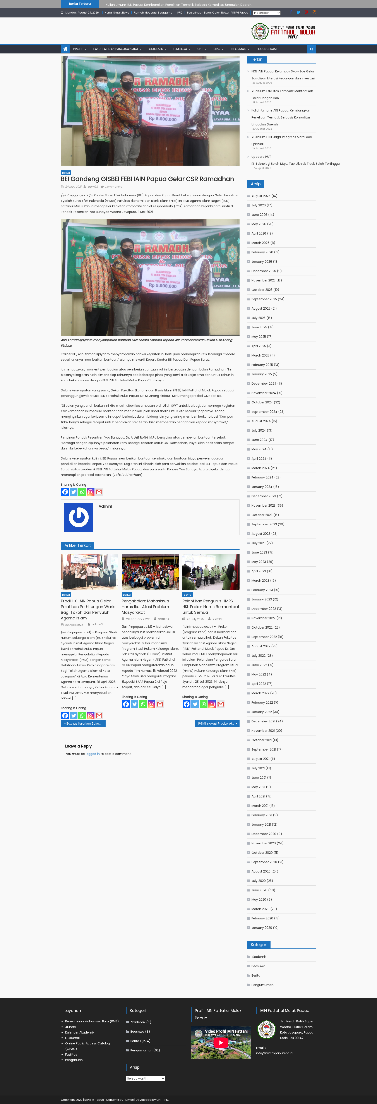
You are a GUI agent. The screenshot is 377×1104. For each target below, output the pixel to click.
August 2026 (261, 196)
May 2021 (258, 787)
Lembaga (180, 49)
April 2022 (259, 684)
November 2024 (264, 393)
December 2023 (264, 496)
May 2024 (259, 449)
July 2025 (259, 318)
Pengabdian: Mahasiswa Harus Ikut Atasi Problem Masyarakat (145, 606)
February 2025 (262, 365)
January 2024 (262, 487)
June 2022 (259, 665)
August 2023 (261, 533)
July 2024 (259, 430)
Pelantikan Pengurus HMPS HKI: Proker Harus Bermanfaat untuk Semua (210, 606)
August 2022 (261, 646)
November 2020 (264, 843)
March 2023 (260, 580)
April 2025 (259, 346)
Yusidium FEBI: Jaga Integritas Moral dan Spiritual (282, 140)
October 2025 (262, 290)
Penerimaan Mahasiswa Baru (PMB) (92, 1021)
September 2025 (264, 299)
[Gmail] (99, 492)
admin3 (97, 624)
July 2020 (259, 881)
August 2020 (261, 871)
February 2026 (262, 252)
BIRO (217, 49)
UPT (200, 49)
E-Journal (72, 1038)
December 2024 (264, 383)
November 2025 (264, 280)
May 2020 (259, 899)
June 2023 (259, 552)
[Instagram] (90, 492)
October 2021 (262, 740)
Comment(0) (114, 187)
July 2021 (258, 768)
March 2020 (260, 909)
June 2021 (259, 777)
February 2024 (262, 477)
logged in (93, 754)
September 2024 (264, 412)
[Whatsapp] (82, 492)
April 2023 (259, 571)
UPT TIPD (162, 1100)
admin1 (93, 187)
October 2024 (262, 402)
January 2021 (261, 824)
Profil (78, 49)
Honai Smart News (117, 12)
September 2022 (264, 637)
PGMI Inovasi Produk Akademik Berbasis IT (219, 723)
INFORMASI (238, 49)
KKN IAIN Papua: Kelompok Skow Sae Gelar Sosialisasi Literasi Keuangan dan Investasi (283, 75)
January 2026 (262, 261)
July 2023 (259, 543)
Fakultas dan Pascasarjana (115, 49)
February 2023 (262, 590)
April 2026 (259, 233)
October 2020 (262, 852)
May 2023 (259, 562)
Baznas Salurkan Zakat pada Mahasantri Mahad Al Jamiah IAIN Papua (86, 723)
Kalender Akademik (79, 1032)
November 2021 (263, 731)
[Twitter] (73, 492)
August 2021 (260, 759)
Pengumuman (263, 985)
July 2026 (259, 205)
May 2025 (259, 336)
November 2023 (264, 505)
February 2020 (262, 918)
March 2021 (260, 806)
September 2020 (264, 862)
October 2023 (262, 515)
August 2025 (261, 308)
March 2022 (260, 693)
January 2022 (262, 712)
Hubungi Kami (267, 49)
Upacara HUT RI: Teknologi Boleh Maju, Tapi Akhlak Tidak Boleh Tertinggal (296, 160)
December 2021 (263, 721)
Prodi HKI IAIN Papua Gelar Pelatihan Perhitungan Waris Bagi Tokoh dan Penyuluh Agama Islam (88, 609)
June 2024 (259, 440)
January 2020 (262, 928)
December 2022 (264, 609)
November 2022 (264, 618)
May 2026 (259, 224)
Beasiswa (258, 966)
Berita (66, 173)
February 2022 (262, 702)
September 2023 (264, 524)
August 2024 (261, 421)
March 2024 (261, 468)
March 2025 (260, 355)
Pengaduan (74, 1060)
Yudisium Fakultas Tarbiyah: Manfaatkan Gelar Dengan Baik (282, 94)
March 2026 (260, 243)
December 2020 (264, 834)
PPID (179, 12)
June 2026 (259, 215)
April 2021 (258, 796)
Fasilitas (71, 1054)
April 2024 (259, 458)
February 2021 (262, 815)
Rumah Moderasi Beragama (153, 12)
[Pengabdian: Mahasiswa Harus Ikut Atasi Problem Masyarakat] (150, 572)
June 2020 (259, 890)
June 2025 (259, 327)
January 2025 (262, 374)
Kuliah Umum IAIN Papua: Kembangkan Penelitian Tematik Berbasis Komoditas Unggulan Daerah (179, 3)
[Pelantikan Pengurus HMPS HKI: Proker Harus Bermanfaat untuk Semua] (211, 572)
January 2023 (262, 599)
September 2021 (264, 749)
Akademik (156, 49)
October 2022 (262, 627)
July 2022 (259, 655)
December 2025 (264, 271)
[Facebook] (65, 492)
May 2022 (259, 674)
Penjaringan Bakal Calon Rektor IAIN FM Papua (217, 12)
